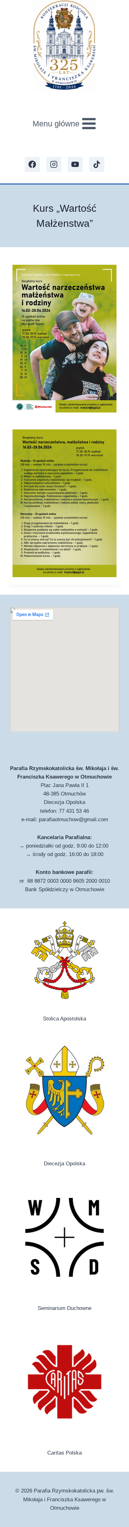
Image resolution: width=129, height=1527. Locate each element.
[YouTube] (75, 164)
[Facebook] (32, 164)
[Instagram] (53, 164)
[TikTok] (96, 164)
